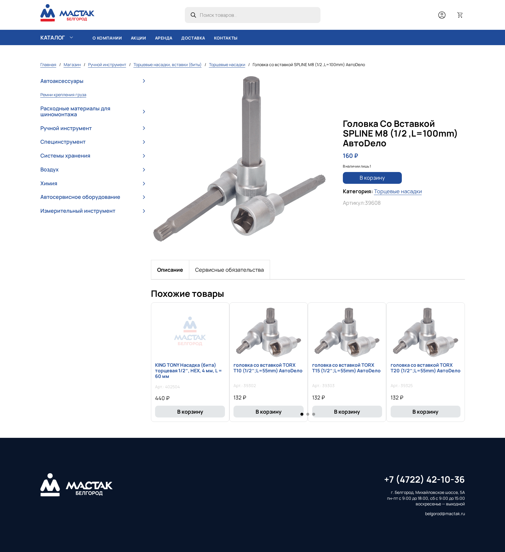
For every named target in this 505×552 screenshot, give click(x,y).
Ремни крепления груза (63, 94)
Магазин (72, 64)
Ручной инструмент (107, 64)
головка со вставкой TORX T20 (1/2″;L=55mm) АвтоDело (425, 368)
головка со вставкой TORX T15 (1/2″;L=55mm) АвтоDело (346, 368)
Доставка (193, 38)
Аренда (164, 38)
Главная (48, 64)
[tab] (170, 269)
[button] (92, 81)
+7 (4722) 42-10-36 (424, 479)
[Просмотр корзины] (460, 15)
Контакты (226, 38)
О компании (107, 38)
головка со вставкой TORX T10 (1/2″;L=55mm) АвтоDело (267, 368)
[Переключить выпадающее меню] (71, 37)
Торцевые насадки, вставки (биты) (168, 64)
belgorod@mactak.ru (445, 513)
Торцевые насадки (227, 64)
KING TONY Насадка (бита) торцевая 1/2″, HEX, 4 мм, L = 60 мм (188, 370)
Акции (138, 38)
